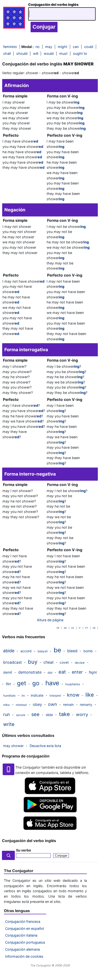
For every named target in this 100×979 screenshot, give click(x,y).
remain (68, 704)
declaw (80, 662)
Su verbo (23, 850)
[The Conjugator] (14, 19)
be (57, 650)
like (89, 695)
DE (94, 628)
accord (26, 651)
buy (32, 662)
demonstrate (30, 672)
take (64, 714)
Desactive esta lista (45, 746)
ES (72, 628)
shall (7, 53)
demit (7, 672)
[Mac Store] (50, 830)
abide (8, 650)
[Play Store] (50, 811)
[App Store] (50, 793)
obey (37, 704)
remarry (86, 704)
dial (50, 672)
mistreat (21, 705)
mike (6, 705)
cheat (48, 662)
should (21, 53)
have (52, 683)
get (21, 683)
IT (80, 628)
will (35, 53)
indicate (37, 695)
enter (77, 672)
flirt (8, 684)
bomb (88, 651)
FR (58, 628)
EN (65, 628)
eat (62, 672)
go (35, 683)
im (23, 695)
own (52, 704)
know (73, 695)
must (63, 53)
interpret (55, 695)
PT (86, 628)
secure (20, 715)
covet (64, 662)
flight (93, 672)
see (35, 714)
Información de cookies (24, 956)
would (49, 53)
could (88, 47)
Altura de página (50, 620)
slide (49, 715)
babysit (43, 651)
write (9, 724)
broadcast (12, 662)
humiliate (9, 695)
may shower (13, 746)
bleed (72, 650)
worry (82, 714)
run (6, 714)
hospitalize (72, 684)
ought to (80, 53)
